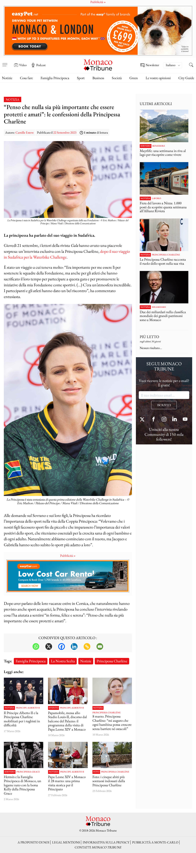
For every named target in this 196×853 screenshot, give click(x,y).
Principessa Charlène (112, 660)
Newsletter (152, 65)
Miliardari (159, 307)
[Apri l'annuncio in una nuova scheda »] (98, 31)
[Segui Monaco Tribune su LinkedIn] (174, 419)
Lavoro (156, 198)
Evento (53, 708)
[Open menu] (5, 62)
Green (133, 78)
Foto (96, 772)
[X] (48, 646)
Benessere (158, 146)
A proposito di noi (33, 842)
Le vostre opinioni (158, 78)
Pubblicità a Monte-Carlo (155, 842)
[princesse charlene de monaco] (112, 755)
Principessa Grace (28, 772)
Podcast (41, 65)
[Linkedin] (74, 646)
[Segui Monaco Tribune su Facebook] (153, 419)
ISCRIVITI (164, 405)
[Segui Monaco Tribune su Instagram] (164, 419)
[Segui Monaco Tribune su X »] (143, 419)
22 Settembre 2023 (64, 132)
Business (98, 78)
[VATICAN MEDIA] (67, 755)
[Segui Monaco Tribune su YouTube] (185, 419)
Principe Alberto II (28, 708)
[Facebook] (61, 646)
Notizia (12, 99)
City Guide (186, 78)
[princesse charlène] (112, 691)
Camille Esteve (25, 132)
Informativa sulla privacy (106, 842)
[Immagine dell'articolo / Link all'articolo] (23, 691)
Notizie (7, 78)
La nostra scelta (63, 660)
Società (117, 78)
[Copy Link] (87, 646)
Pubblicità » (67, 555)
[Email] (99, 646)
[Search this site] (191, 65)
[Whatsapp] (36, 646)
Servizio (10, 772)
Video (23, 65)
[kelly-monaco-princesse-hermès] (23, 755)
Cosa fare (26, 78)
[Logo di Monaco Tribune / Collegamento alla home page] (98, 64)
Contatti (98, 847)
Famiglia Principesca (55, 78)
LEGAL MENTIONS (66, 842)
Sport (81, 78)
